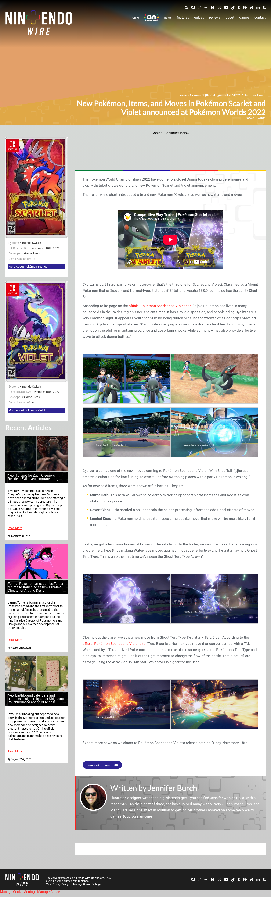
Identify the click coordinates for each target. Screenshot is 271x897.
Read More (15, 528)
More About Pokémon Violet (26, 410)
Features (183, 17)
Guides (199, 17)
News (168, 17)
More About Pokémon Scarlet (27, 266)
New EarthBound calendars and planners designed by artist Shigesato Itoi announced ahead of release (36, 698)
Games (244, 17)
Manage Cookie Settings (87, 884)
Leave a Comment (191, 95)
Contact (260, 17)
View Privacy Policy (57, 884)
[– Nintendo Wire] (38, 24)
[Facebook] (193, 7)
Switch (261, 118)
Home (134, 17)
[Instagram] (199, 7)
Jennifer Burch (255, 95)
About (229, 17)
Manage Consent (50, 892)
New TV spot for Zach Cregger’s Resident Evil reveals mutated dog (33, 477)
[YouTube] (226, 7)
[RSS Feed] (264, 7)
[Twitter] (219, 7)
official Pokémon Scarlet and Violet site (160, 306)
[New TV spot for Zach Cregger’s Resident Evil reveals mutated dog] (36, 470)
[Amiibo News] (151, 17)
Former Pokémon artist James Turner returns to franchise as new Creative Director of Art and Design (35, 587)
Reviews (214, 17)
